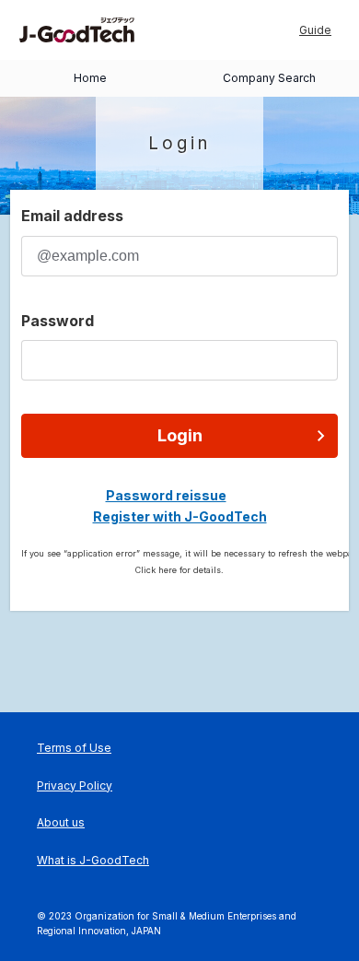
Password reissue (166, 495)
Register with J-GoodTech (180, 516)
